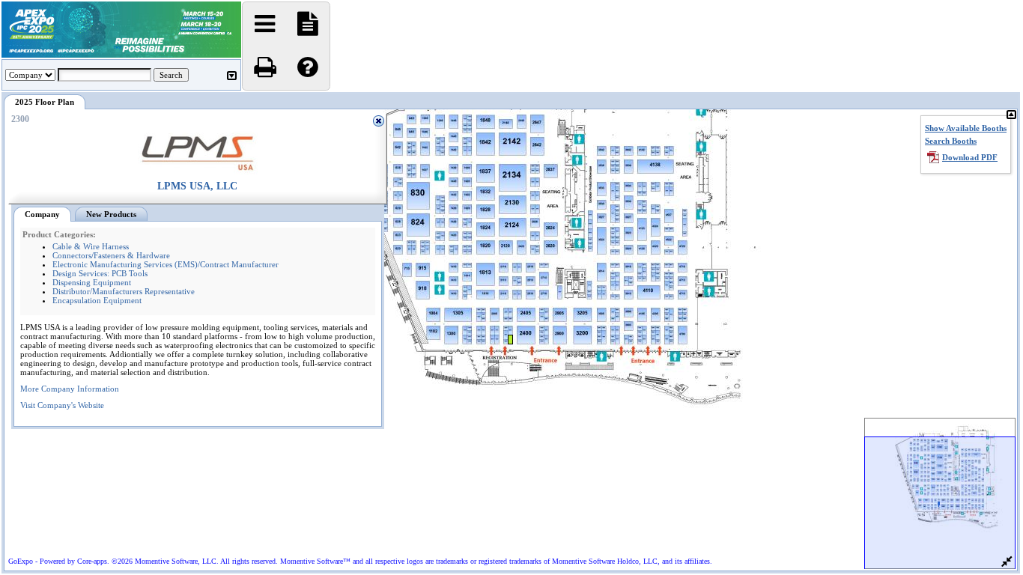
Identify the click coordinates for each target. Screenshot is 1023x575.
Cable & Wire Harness (90, 246)
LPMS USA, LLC (197, 186)
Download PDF (970, 157)
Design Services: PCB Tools (100, 273)
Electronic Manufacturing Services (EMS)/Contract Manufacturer (165, 264)
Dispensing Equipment (91, 282)
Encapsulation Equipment (97, 300)
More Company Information (69, 388)
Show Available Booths (966, 128)
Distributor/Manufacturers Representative (123, 291)
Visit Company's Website (62, 405)
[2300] (616, 309)
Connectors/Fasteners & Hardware (111, 255)
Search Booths (951, 140)
